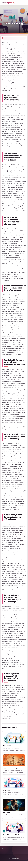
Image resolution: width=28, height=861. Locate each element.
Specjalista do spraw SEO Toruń (12, 835)
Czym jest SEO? (7, 745)
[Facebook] (2, 848)
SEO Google (6, 790)
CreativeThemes (15, 858)
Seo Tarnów (6, 812)
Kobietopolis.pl (8, 3)
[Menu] (25, 2)
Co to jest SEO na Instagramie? (12, 768)
